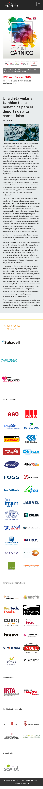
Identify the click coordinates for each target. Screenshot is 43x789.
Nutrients (6, 201)
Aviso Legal (15, 781)
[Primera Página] (10, 3)
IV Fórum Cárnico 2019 (17, 77)
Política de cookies (21, 783)
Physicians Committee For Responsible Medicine (20, 204)
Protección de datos (30, 781)
